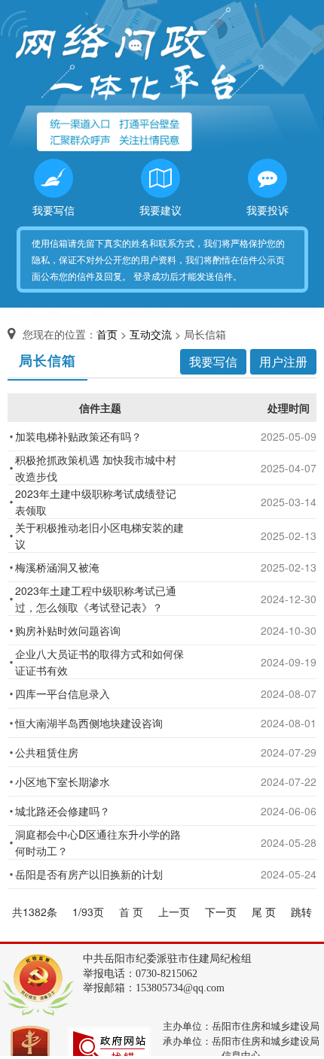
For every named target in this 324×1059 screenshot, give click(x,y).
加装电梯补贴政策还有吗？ (78, 436)
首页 (107, 333)
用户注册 (283, 361)
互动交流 (151, 333)
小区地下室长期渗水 (62, 781)
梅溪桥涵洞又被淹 (57, 567)
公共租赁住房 (46, 752)
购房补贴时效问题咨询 (68, 630)
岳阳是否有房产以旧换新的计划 (89, 873)
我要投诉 (267, 209)
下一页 (221, 911)
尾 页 (264, 911)
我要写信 (53, 209)
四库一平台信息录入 (62, 693)
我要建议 (160, 209)
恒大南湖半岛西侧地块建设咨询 (89, 722)
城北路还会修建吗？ (62, 810)
